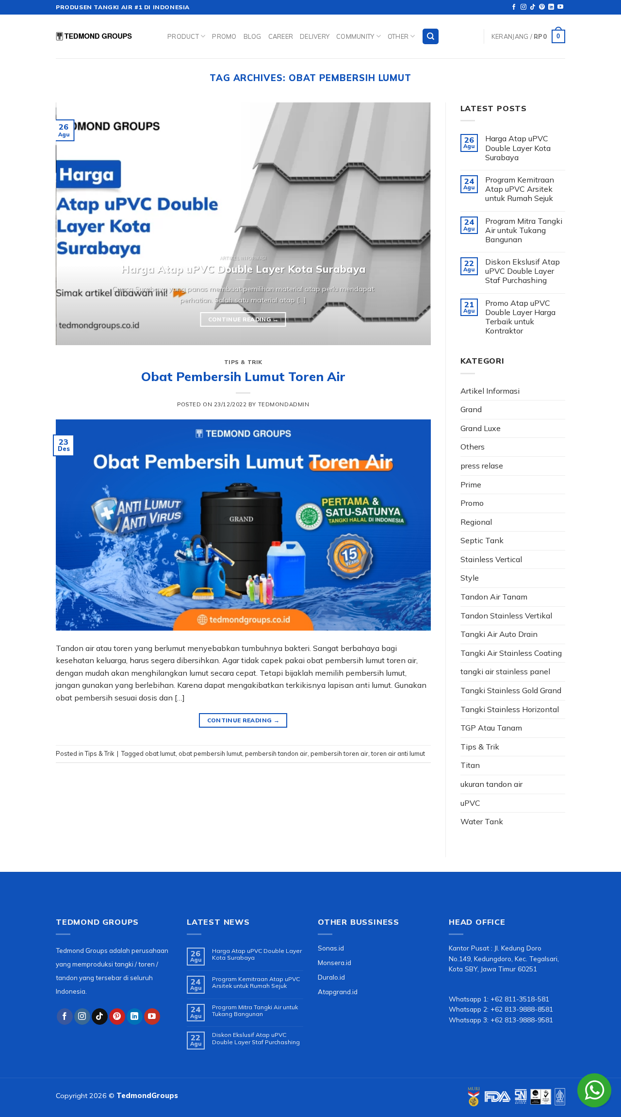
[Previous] (75, 224)
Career (281, 36)
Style (469, 578)
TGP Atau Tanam (491, 728)
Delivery (314, 36)
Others (472, 446)
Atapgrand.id (338, 991)
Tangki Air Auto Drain (499, 634)
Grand (471, 409)
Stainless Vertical (491, 559)
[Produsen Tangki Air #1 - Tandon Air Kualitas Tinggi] (104, 36)
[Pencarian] (431, 37)
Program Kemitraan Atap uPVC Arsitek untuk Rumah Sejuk (519, 189)
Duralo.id (331, 977)
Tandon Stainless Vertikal (506, 615)
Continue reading (243, 319)
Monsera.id (334, 962)
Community (355, 36)
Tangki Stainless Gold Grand (510, 690)
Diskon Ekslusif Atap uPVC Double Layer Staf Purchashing (522, 271)
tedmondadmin (284, 404)
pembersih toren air (339, 753)
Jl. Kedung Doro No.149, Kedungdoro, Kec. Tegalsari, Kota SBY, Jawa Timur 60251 (504, 958)
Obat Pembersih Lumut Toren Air (243, 376)
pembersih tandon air (276, 753)
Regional (476, 522)
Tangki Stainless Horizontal (509, 709)
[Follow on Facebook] (514, 7)
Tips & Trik (243, 362)
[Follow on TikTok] (533, 7)
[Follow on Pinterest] (542, 7)
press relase (481, 465)
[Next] (411, 224)
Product (183, 36)
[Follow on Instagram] (523, 7)
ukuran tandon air (491, 784)
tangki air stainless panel (505, 671)
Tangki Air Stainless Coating (511, 653)
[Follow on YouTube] (560, 7)
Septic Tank (482, 540)
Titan (470, 765)
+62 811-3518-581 (519, 999)
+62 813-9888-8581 (521, 1009)
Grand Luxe (480, 428)
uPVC (470, 803)
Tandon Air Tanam (493, 596)
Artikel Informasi (490, 391)
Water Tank (481, 821)
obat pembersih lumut (210, 753)
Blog (252, 36)
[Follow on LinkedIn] (551, 7)
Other (398, 36)
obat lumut (160, 753)
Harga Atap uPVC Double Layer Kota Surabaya (518, 148)
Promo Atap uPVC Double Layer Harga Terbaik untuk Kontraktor (520, 317)
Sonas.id (331, 948)
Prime (470, 484)
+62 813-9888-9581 (521, 1020)
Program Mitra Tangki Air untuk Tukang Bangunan (523, 230)
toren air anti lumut (398, 753)
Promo (224, 36)
